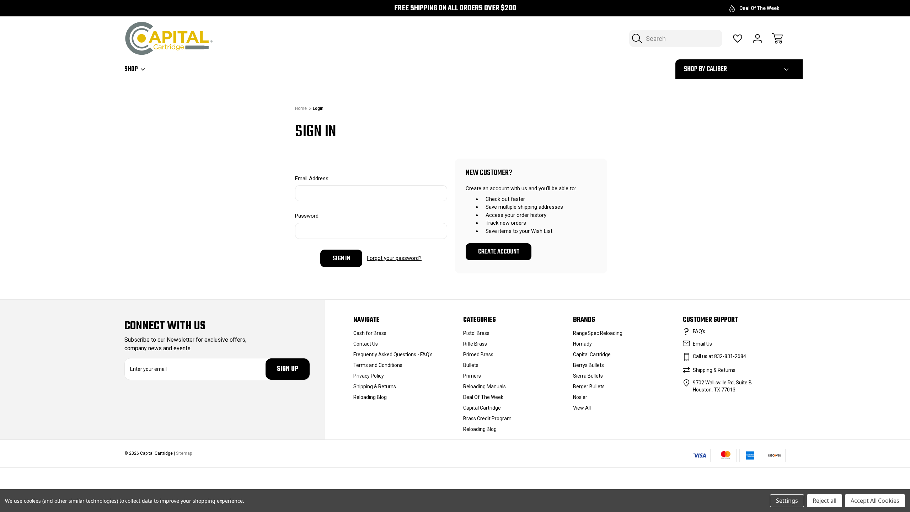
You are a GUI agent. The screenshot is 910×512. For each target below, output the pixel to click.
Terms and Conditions (377, 365)
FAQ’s (699, 331)
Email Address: (312, 178)
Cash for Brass (369, 333)
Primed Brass (478, 354)
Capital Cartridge (482, 408)
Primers (472, 376)
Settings (787, 501)
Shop (131, 69)
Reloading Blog (370, 397)
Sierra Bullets (588, 376)
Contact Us (365, 344)
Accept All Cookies (875, 501)
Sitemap (184, 453)
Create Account (498, 251)
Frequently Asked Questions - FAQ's (393, 354)
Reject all (824, 501)
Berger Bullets (589, 386)
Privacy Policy (368, 376)
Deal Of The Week (759, 8)
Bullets (470, 365)
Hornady (582, 344)
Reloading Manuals (484, 386)
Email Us (702, 344)
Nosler (580, 397)
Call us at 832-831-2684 (719, 356)
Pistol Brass (476, 333)
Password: (307, 216)
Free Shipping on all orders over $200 (455, 8)
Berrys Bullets (588, 365)
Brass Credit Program (487, 418)
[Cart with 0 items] (777, 38)
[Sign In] (757, 38)
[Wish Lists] (737, 38)
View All (582, 408)
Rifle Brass (475, 344)
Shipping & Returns (374, 386)
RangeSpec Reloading (597, 333)
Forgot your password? (394, 258)
